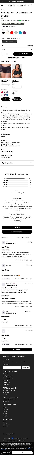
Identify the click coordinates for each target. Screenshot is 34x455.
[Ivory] (7, 34)
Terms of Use (22, 440)
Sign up (26, 367)
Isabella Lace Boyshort (5, 81)
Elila (3, 10)
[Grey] (16, 34)
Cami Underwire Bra (15, 81)
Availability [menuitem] (17, 220)
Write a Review (20, 232)
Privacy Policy (6, 440)
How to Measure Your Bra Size (9, 399)
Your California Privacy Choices (21, 438)
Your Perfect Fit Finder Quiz (9, 390)
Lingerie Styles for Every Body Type (10, 397)
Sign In (4, 421)
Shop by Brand (6, 384)
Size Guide (30, 45)
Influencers (5, 415)
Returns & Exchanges (7, 378)
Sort (18, 237)
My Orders (5, 426)
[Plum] (24, 34)
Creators (5, 413)
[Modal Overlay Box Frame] (14, 41)
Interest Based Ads (14, 440)
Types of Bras (6, 394)
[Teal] (20, 34)
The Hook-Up (6, 401)
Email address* (6, 364)
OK (22, 452)
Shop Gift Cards (6, 382)
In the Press (5, 409)
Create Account (6, 423)
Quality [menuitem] (28, 217)
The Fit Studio (6, 392)
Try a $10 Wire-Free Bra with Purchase (13, 23)
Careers (4, 407)
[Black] (3, 34)
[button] (1, 5)
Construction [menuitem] (19, 217)
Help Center (5, 373)
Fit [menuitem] (12, 217)
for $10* (17, 1)
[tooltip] (21, 198)
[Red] (11, 34)
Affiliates (5, 411)
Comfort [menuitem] (6, 217)
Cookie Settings (6, 452)
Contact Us (5, 380)
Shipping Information (7, 376)
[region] (17, 448)
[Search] (25, 5)
